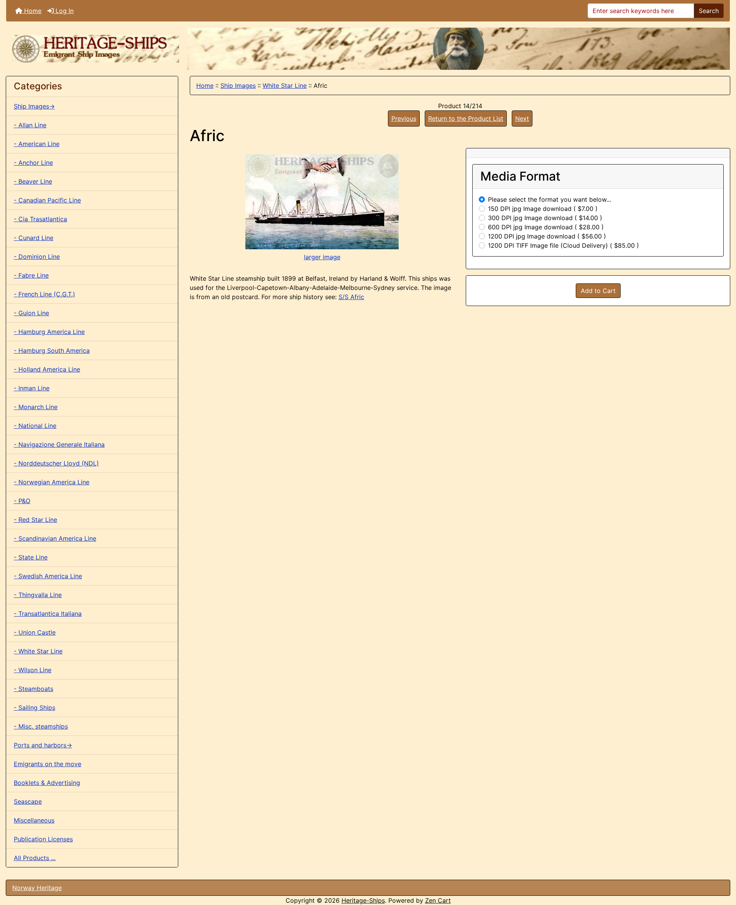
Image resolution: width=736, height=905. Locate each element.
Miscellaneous (34, 820)
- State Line (31, 557)
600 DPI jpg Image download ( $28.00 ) (546, 227)
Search (709, 11)
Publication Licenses (43, 839)
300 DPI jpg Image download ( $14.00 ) (545, 218)
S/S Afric (351, 297)
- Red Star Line (35, 519)
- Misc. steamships (41, 726)
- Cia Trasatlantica (40, 219)
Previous (403, 118)
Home (31, 11)
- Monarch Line (36, 407)
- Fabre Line (31, 275)
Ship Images (238, 85)
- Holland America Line (47, 369)
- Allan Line (30, 125)
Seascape (28, 801)
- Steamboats (33, 689)
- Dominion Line (37, 256)
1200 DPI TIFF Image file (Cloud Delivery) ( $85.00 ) (563, 245)
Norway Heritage (37, 888)
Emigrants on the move (47, 764)
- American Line (36, 144)
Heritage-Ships (363, 900)
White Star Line (285, 85)
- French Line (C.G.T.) (44, 294)
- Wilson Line (32, 670)
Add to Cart (598, 291)
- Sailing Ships (34, 707)
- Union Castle (35, 632)
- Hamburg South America (52, 350)
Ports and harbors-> (43, 745)
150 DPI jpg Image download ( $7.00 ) (543, 208)
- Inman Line (31, 388)
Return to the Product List (465, 118)
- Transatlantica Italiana (48, 613)
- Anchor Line (33, 162)
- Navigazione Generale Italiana (59, 444)
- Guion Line (31, 313)
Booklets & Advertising (47, 783)
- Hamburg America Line (49, 332)
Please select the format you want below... (549, 199)
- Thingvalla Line (38, 595)
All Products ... (35, 858)
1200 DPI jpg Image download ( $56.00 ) (547, 236)
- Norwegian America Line (51, 482)
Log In (64, 11)
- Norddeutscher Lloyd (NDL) (56, 463)
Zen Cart (438, 900)
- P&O (22, 501)
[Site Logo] (96, 49)
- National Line (35, 425)
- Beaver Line (33, 181)
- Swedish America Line (48, 576)
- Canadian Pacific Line (47, 200)
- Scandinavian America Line (55, 538)
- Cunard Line (33, 238)
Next (522, 118)
